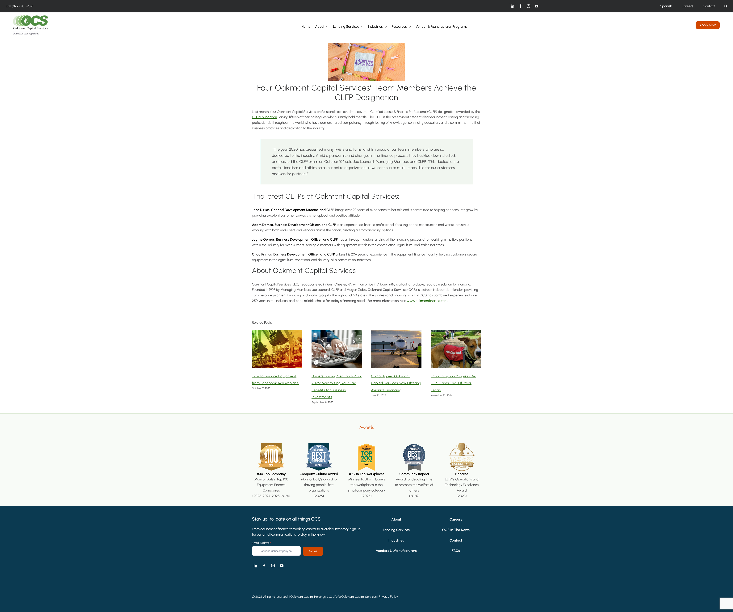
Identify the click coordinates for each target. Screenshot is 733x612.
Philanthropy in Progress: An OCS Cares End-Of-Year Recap (453, 383)
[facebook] (520, 6)
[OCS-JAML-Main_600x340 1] (30, 16)
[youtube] (537, 6)
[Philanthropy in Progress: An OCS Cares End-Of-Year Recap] (456, 332)
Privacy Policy (388, 596)
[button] (725, 6)
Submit (313, 551)
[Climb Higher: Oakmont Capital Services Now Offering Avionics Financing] (396, 332)
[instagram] (529, 6)
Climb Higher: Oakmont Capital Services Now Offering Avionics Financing (396, 383)
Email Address (261, 543)
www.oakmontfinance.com (427, 301)
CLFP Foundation (264, 117)
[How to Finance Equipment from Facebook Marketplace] (277, 332)
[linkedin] (512, 6)
